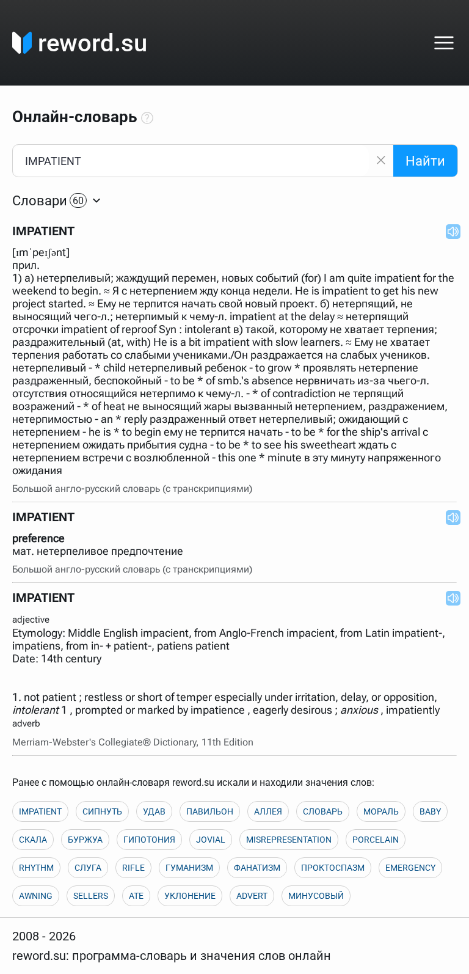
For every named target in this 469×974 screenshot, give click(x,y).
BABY (430, 811)
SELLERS (90, 896)
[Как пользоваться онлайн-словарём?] (147, 118)
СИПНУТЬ (102, 811)
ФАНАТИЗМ (257, 868)
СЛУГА (88, 868)
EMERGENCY (410, 868)
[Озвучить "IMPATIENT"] (449, 231)
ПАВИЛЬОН (209, 811)
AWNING (36, 896)
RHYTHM (36, 868)
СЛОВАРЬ (323, 811)
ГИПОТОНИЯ (149, 839)
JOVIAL (210, 839)
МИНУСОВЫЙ (316, 896)
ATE (136, 896)
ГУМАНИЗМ (189, 868)
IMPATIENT (40, 811)
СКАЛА (33, 839)
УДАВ (154, 811)
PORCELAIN (375, 839)
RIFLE (133, 868)
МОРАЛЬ (381, 811)
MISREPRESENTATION (289, 839)
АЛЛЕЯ (268, 811)
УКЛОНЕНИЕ (190, 896)
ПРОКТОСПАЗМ (333, 868)
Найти (425, 161)
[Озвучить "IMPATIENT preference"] (449, 517)
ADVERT (251, 896)
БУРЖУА (85, 839)
